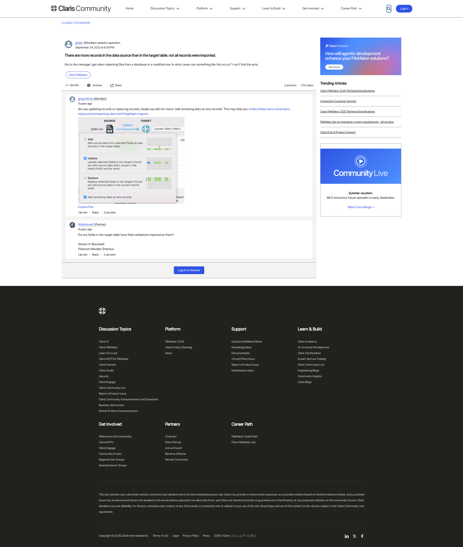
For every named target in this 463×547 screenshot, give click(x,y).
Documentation (241, 353)
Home (130, 8)
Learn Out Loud (108, 353)
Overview (171, 436)
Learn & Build (271, 8)
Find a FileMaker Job (244, 442)
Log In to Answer (189, 270)
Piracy (206, 535)
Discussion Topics (162, 8)
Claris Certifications (309, 353)
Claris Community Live (112, 387)
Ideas (168, 353)
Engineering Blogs (308, 370)
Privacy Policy (191, 535)
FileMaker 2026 (174, 341)
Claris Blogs (305, 382)
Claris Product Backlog (178, 347)
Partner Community (176, 459)
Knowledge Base (242, 347)
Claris (102, 311)
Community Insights (310, 376)
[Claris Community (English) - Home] (81, 8)
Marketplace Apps (243, 370)
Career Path (349, 8)
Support (235, 8)
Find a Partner (173, 442)
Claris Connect (107, 364)
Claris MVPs (106, 442)
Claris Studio (106, 370)
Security (104, 376)
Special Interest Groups (113, 465)
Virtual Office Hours (243, 359)
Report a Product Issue (112, 393)
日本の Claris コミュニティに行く (235, 535)
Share (118, 85)
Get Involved (310, 8)
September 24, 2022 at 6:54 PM (94, 47)
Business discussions (111, 405)
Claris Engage (107, 382)
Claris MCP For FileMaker (114, 359)
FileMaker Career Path (245, 436)
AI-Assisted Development (313, 347)
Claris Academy (307, 341)
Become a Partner (175, 453)
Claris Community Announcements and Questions (128, 399)
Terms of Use (160, 535)
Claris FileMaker (108, 347)
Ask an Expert (173, 448)
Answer (97, 85)
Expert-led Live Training (312, 359)
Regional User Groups (112, 459)
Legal (175, 535)
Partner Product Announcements (118, 411)
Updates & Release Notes (247, 341)
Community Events (110, 453)
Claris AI (104, 341)
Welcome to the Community (115, 436)
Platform (202, 8)
